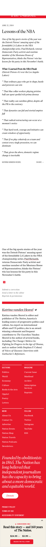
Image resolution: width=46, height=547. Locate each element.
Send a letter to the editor (13, 293)
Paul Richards (27, 48)
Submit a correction (11, 289)
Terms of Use (8, 511)
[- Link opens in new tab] (36, 310)
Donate (10, 495)
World (5, 376)
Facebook (28, 415)
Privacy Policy (8, 507)
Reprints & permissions (12, 296)
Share (39, 162)
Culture (5, 385)
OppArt (5, 394)
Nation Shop (7, 433)
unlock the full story (22, 542)
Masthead (28, 376)
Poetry (5, 398)
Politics (5, 372)
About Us (6, 415)
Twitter (27, 420)
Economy (6, 381)
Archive (28, 381)
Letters (5, 402)
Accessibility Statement (13, 515)
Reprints (28, 392)
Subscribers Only (24, 524)
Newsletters (7, 446)
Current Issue (30, 372)
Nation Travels (8, 437)
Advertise (6, 424)
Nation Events (8, 429)
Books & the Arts (10, 389)
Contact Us (7, 420)
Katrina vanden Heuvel (11, 162)
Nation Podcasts (9, 442)
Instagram (29, 424)
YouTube (28, 429)
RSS (26, 433)
